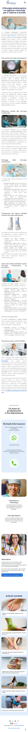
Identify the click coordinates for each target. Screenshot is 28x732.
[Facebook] (10, 721)
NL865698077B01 (19, 725)
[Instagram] (18, 721)
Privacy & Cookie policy (14, 728)
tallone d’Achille (12, 35)
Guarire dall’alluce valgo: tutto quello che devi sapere (13, 691)
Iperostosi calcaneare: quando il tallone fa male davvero (12, 652)
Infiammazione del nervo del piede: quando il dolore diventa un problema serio (13, 672)
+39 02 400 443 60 (14, 445)
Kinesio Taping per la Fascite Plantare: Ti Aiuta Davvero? (14, 633)
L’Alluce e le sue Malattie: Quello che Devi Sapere (12, 614)
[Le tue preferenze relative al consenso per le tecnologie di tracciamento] (25, 729)
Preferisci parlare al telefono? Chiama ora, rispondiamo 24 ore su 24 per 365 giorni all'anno (14, 451)
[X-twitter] (12, 721)
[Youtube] (15, 721)
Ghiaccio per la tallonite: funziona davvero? (13, 710)
